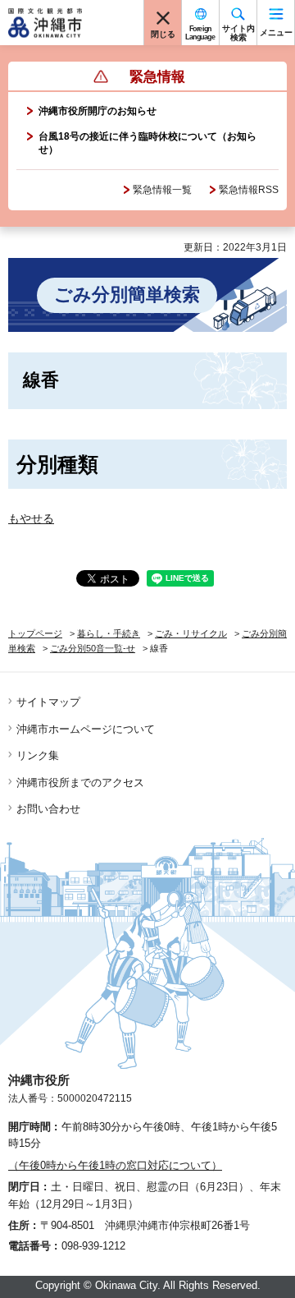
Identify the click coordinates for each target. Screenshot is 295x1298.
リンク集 (37, 755)
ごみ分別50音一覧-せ (92, 648)
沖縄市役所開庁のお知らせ (98, 111)
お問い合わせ (48, 809)
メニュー (276, 32)
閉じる (163, 34)
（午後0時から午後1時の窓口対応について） (115, 1165)
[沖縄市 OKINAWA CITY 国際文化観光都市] (45, 23)
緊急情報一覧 (162, 190)
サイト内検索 (238, 33)
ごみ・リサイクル (191, 633)
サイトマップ (48, 702)
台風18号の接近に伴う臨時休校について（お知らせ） (147, 142)
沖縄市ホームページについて (85, 729)
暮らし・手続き (108, 633)
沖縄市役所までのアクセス (80, 782)
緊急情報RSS (249, 190)
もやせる (31, 518)
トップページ (35, 633)
